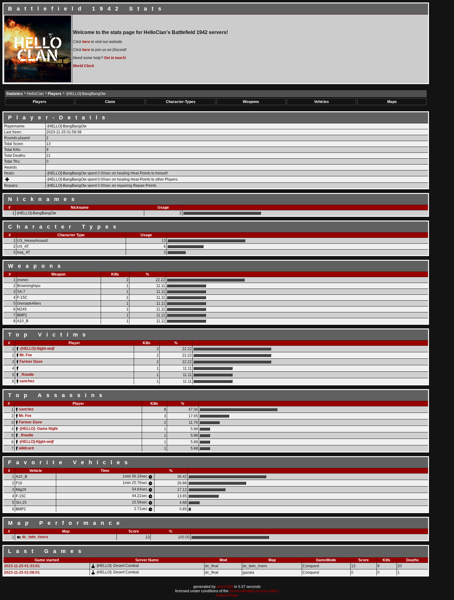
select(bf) (224, 587)
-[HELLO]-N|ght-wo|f (36, 348)
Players (55, 94)
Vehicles (321, 102)
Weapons (251, 102)
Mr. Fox (25, 355)
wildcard (26, 448)
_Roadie (26, 374)
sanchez (26, 381)
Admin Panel (227, 595)
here (86, 42)
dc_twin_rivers (35, 537)
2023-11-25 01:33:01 (22, 566)
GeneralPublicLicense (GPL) (254, 591)
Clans (110, 102)
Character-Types (180, 102)
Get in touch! (115, 58)
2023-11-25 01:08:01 (22, 572)
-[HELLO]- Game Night (38, 428)
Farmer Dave (31, 361)
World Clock (83, 66)
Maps (392, 102)
